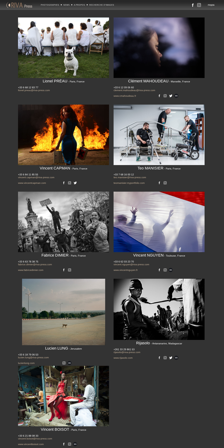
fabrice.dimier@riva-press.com (35, 264)
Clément (159, 81)
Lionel (64, 81)
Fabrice (63, 255)
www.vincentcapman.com (32, 183)
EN (213, 5)
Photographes (50, 5)
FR (209, 5)
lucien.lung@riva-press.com (33, 357)
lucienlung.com (26, 363)
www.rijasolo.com (123, 357)
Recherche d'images (101, 5)
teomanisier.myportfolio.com (129, 183)
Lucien (63, 348)
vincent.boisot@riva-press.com (35, 438)
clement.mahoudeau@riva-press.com (134, 90)
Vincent (63, 168)
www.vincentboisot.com (31, 444)
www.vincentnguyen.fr (126, 270)
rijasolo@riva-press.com (127, 352)
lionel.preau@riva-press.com (34, 90)
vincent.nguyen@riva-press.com (131, 264)
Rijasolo (159, 343)
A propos (79, 5)
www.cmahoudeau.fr (125, 95)
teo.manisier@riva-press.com (130, 177)
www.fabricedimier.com (30, 270)
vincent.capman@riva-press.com (36, 177)
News (66, 5)
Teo (159, 168)
